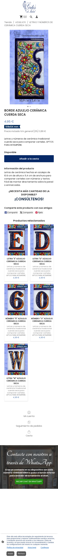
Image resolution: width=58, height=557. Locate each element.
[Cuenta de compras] (36, 16)
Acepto (10, 554)
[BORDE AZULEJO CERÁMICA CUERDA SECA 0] (29, 67)
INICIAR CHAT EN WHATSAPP (29, 481)
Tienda (8, 22)
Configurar (45, 548)
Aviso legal (32, 548)
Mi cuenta (29, 416)
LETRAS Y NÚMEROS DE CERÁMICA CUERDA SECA (28, 24)
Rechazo (21, 554)
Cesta (29, 435)
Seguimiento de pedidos (29, 425)
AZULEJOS (20, 22)
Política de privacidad (15, 548)
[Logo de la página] (29, 7)
